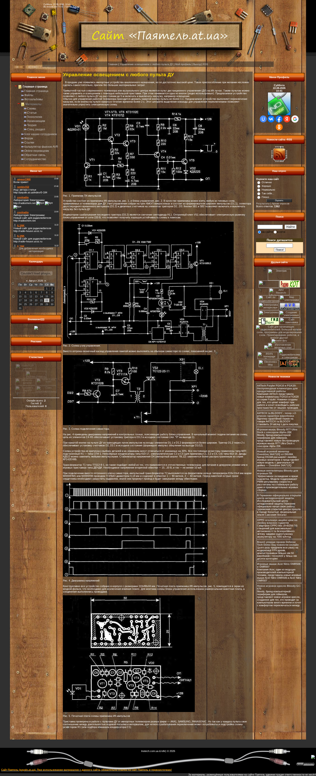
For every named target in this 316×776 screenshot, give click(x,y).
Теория (32, 125)
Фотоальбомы (33, 99)
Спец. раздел (36, 129)
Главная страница (36, 91)
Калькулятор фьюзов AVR (41, 146)
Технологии (34, 117)
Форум (28, 138)
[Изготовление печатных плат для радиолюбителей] (281, 348)
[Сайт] (269, 286)
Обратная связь (34, 155)
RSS (205, 64)
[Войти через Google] (295, 119)
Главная (113, 64)
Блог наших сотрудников (40, 134)
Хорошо (266, 186)
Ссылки (29, 142)
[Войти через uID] (263, 119)
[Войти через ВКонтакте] (271, 119)
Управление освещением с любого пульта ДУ (146, 64)
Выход (197, 64)
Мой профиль (183, 64)
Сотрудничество (35, 159)
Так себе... (268, 193)
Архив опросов (280, 203)
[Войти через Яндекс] (286, 119)
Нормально (268, 189)
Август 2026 (36, 280)
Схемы (31, 108)
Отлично (267, 182)
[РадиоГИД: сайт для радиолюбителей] (269, 324)
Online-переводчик (36, 150)
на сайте (267, 232)
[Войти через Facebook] (279, 119)
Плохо (265, 197)
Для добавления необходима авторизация (36, 250)
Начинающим (36, 121)
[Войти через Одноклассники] (279, 127)
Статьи (32, 112)
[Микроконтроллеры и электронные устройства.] (269, 366)
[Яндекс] (261, 226)
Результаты (263, 203)
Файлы (28, 95)
